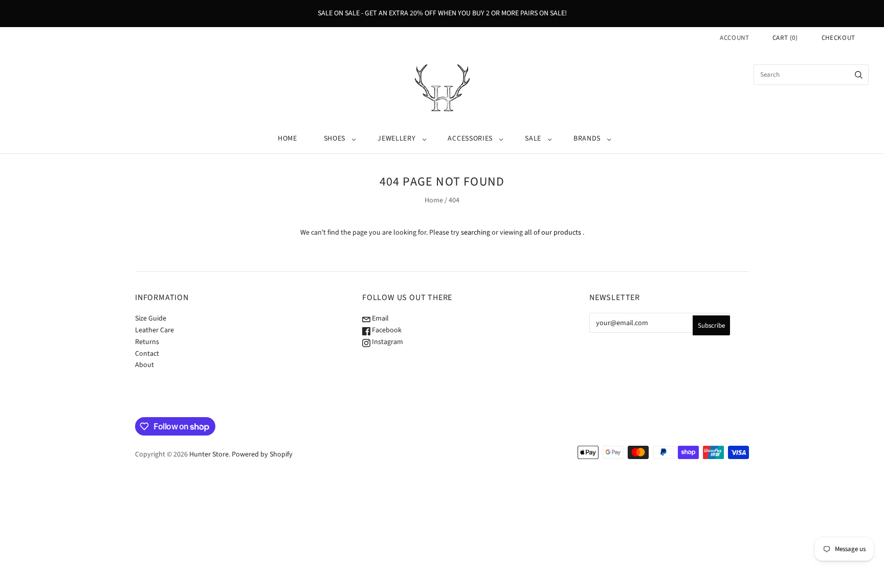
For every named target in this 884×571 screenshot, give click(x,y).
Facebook (386, 330)
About (144, 365)
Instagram (386, 342)
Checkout (838, 37)
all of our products (552, 232)
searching (475, 232)
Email (379, 318)
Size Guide (150, 318)
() (785, 37)
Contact (147, 354)
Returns (147, 342)
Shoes (335, 138)
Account (734, 37)
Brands (587, 138)
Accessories (470, 138)
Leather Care (154, 330)
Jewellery (396, 138)
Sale (533, 138)
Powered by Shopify (262, 454)
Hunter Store (209, 454)
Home (287, 138)
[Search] (859, 74)
